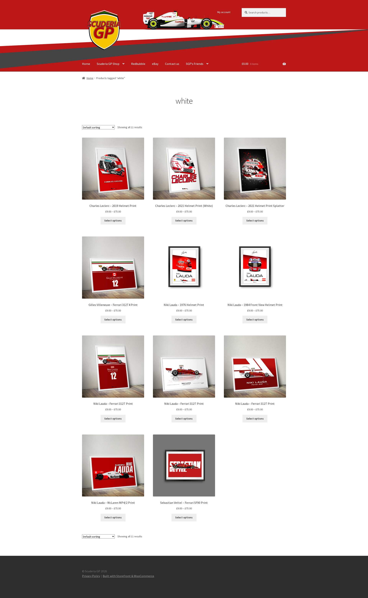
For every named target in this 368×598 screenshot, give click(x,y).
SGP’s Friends (194, 64)
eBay (155, 64)
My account (223, 12)
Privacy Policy (91, 576)
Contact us (172, 64)
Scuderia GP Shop (108, 64)
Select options (113, 220)
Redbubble (138, 64)
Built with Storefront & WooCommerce (128, 576)
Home (86, 64)
